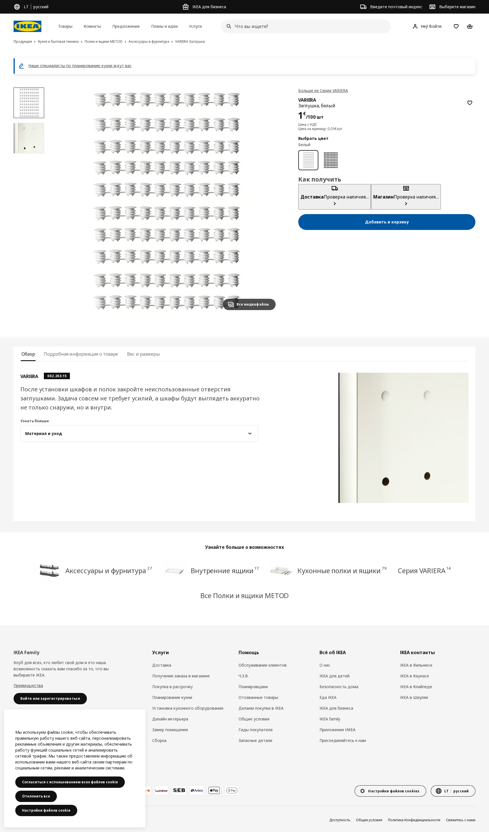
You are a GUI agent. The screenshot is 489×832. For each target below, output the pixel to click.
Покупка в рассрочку (172, 686)
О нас (324, 665)
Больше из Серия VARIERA (323, 90)
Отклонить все (36, 796)
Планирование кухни (172, 697)
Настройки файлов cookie (46, 810)
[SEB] (179, 790)
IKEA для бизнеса (336, 708)
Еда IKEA (327, 697)
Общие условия (254, 719)
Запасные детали (255, 740)
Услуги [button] (195, 26)
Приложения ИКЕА (337, 729)
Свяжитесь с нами (460, 820)
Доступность (339, 820)
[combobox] (304, 26)
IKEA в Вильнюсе (416, 665)
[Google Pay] (232, 790)
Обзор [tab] (28, 354)
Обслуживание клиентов (263, 665)
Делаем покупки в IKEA (261, 708)
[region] (166, 201)
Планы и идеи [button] (164, 26)
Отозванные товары (258, 697)
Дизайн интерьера (170, 719)
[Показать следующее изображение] (268, 201)
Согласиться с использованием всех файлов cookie (70, 782)
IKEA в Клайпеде (416, 686)
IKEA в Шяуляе (414, 697)
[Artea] (197, 790)
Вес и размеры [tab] (143, 354)
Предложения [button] (126, 26)
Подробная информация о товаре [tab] (81, 354)
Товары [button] (65, 26)
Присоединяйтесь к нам (342, 740)
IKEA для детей (334, 676)
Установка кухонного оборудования (187, 708)
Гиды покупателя (256, 729)
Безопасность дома (338, 686)
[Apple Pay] (214, 790)
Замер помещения (170, 729)
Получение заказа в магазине (181, 676)
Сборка (159, 740)
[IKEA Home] (27, 26)
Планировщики (253, 686)
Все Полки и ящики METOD (244, 595)
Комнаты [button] (92, 26)
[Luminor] (162, 790)
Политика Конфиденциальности (414, 820)
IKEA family (329, 719)
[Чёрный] (331, 160)
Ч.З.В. (244, 676)
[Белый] (308, 160)
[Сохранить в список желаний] (469, 102)
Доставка (161, 665)
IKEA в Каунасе (414, 676)
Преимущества (28, 685)
